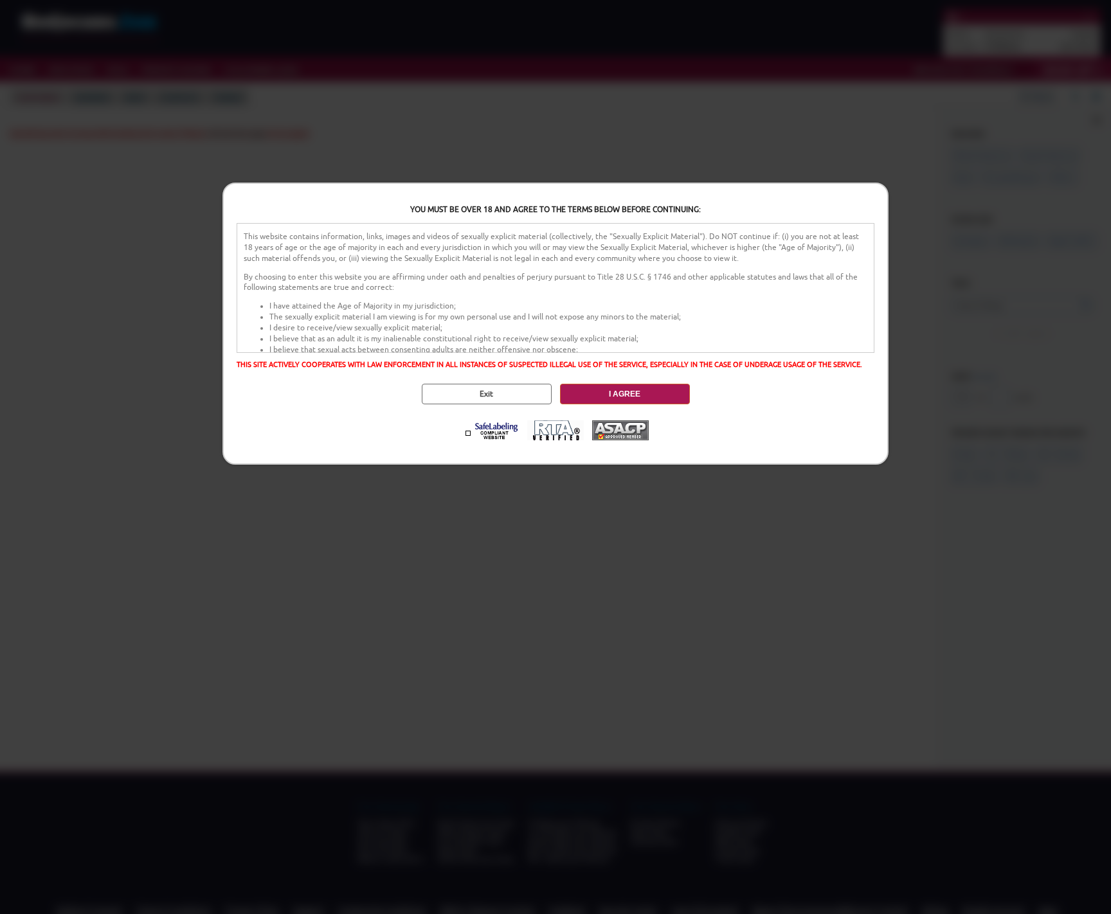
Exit (486, 394)
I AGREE (624, 394)
